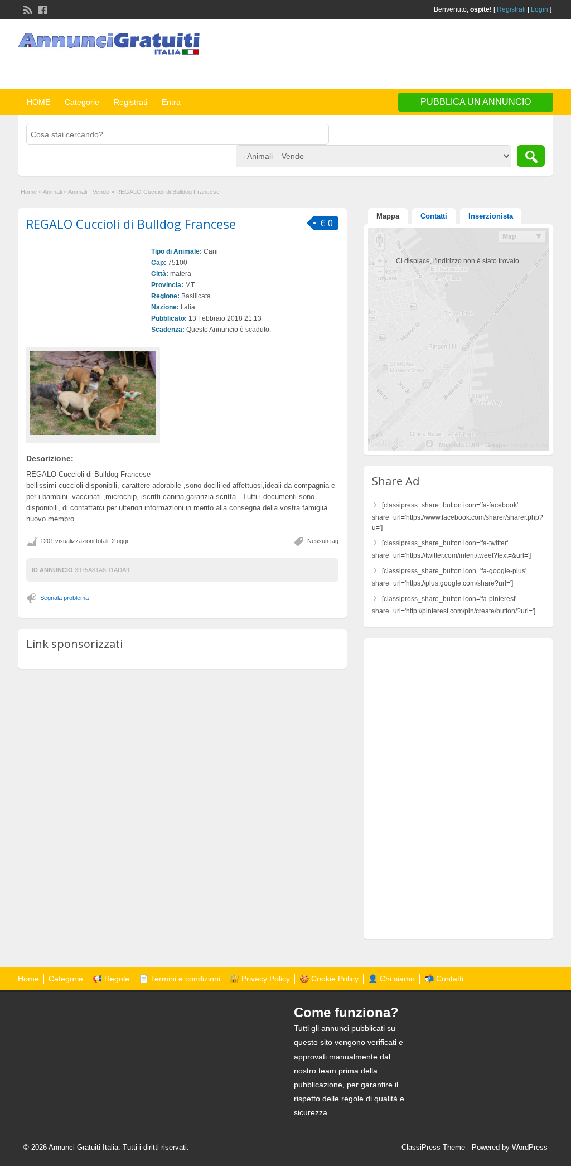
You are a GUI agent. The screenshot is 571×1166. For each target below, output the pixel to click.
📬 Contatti (443, 978)
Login (539, 9)
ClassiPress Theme (433, 1147)
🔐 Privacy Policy (260, 978)
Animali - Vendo (88, 191)
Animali (52, 191)
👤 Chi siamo (391, 978)
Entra (171, 102)
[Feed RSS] (26, 8)
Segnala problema (64, 597)
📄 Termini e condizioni (179, 978)
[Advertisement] (422, 55)
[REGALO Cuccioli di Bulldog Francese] (93, 393)
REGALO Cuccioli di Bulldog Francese (131, 223)
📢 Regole (111, 978)
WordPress (530, 1147)
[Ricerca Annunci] (531, 156)
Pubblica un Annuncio (475, 102)
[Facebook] (41, 8)
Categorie (82, 102)
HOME (38, 102)
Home (29, 191)
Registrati (511, 9)
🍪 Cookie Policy (329, 978)
